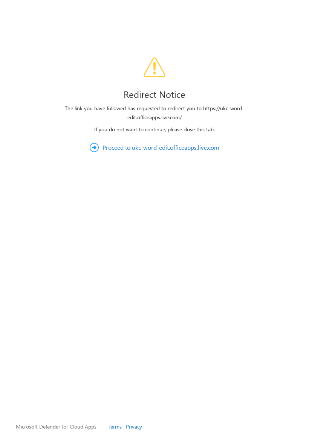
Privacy (134, 426)
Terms (115, 426)
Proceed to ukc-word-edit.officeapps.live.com (160, 147)
